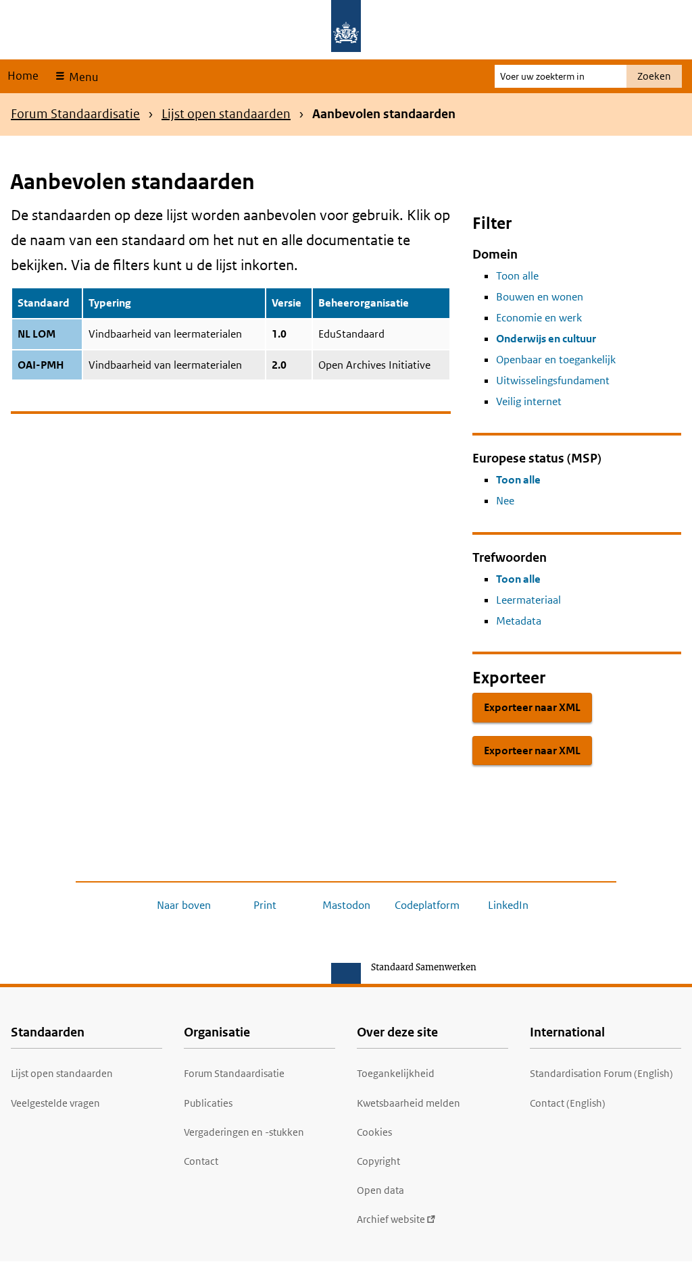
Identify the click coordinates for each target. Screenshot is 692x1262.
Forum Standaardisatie (75, 114)
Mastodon (346, 905)
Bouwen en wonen (539, 297)
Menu (82, 77)
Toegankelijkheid (396, 1073)
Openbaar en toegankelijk (556, 359)
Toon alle (517, 276)
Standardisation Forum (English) (601, 1073)
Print (264, 905)
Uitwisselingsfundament (553, 380)
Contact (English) (568, 1103)
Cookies (374, 1132)
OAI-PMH (41, 365)
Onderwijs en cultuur (546, 339)
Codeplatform (427, 905)
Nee (505, 501)
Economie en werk (539, 318)
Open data (380, 1190)
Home (23, 75)
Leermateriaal (528, 600)
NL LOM (36, 334)
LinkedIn (508, 905)
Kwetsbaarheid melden (408, 1103)
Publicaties (208, 1103)
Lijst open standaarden (226, 114)
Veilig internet (529, 401)
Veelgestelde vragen (55, 1103)
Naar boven (184, 905)
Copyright (378, 1161)
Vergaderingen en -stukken (244, 1132)
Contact (201, 1161)
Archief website (391, 1219)
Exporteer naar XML (532, 707)
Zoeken (654, 76)
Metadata (518, 621)
